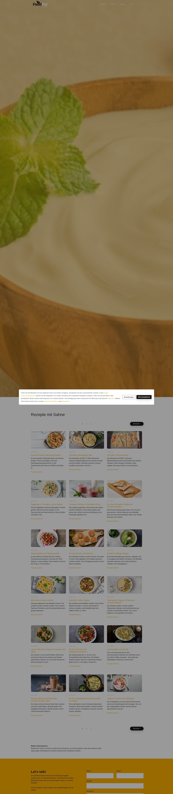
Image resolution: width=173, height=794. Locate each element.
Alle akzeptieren (144, 397)
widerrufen (110, 398)
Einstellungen (129, 397)
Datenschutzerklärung (51, 401)
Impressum (65, 401)
